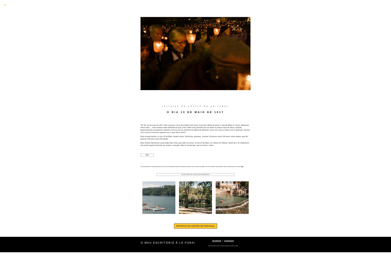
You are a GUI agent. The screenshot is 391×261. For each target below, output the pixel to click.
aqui (242, 166)
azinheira (200, 127)
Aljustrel (205, 130)
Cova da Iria (178, 130)
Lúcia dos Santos (183, 125)
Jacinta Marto (227, 125)
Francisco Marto (205, 125)
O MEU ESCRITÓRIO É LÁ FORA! (168, 242)
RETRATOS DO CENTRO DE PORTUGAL (195, 226)
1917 (161, 125)
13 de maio (151, 125)
